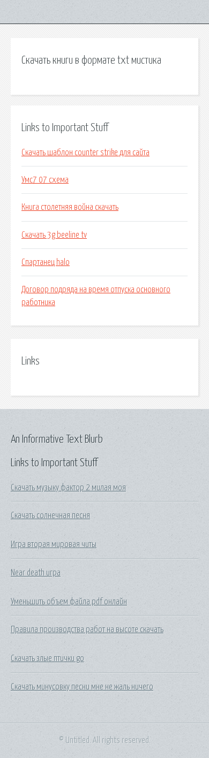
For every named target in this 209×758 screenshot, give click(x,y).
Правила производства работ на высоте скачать (87, 629)
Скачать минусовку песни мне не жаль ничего (82, 687)
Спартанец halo (45, 262)
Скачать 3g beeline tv (54, 235)
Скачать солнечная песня (50, 515)
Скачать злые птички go (47, 658)
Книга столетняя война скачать (69, 207)
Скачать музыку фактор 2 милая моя (68, 487)
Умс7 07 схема (45, 180)
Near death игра (36, 572)
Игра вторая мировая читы (53, 544)
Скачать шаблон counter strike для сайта (85, 152)
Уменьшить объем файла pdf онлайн (69, 601)
